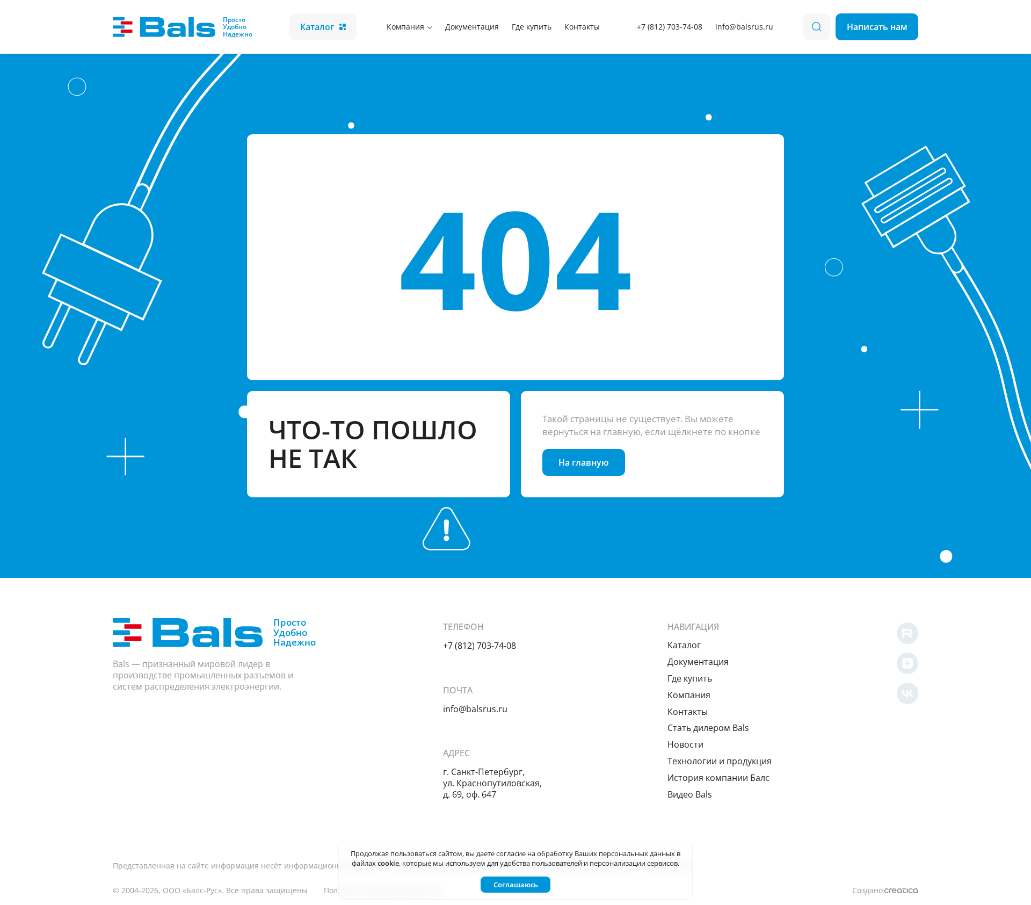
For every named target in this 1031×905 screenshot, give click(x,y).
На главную (583, 462)
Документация (472, 26)
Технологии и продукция (719, 761)
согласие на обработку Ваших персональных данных (585, 853)
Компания (405, 26)
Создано (867, 890)
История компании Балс (718, 778)
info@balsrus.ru (744, 27)
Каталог (317, 27)
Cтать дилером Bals (708, 728)
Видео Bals (689, 794)
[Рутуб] (907, 633)
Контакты (582, 26)
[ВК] (907, 693)
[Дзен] (907, 663)
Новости (685, 744)
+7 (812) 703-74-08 (669, 27)
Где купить (531, 26)
